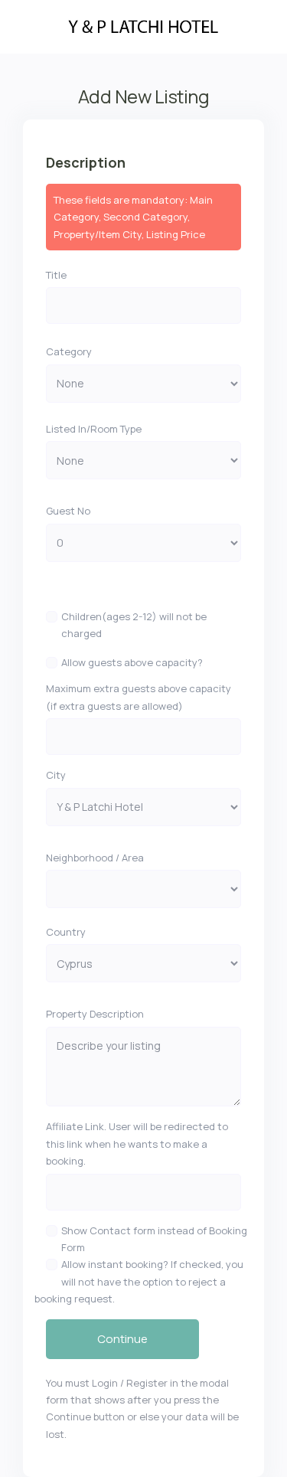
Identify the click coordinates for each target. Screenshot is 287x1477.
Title (56, 275)
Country (66, 932)
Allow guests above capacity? (132, 662)
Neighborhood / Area (95, 857)
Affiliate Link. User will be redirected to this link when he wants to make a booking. (137, 1143)
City (56, 775)
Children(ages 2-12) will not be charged (134, 624)
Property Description (95, 1014)
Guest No (68, 511)
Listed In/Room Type (94, 429)
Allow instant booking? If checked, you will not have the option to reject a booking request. (138, 1281)
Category (69, 351)
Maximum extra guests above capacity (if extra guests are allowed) (138, 696)
